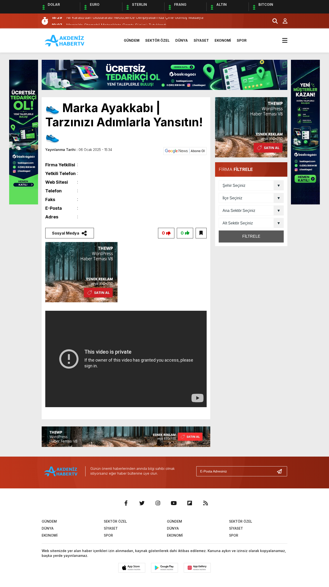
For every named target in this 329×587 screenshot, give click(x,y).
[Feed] (205, 503)
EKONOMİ (223, 40)
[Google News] (185, 150)
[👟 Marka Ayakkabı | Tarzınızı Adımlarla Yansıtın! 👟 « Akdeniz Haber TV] (65, 40)
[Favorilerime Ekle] (201, 233)
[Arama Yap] (273, 21)
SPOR (242, 40)
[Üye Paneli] (282, 21)
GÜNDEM (131, 40)
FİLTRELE (251, 236)
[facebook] (126, 503)
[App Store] (131, 568)
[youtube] (174, 503)
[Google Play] (164, 568)
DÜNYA (181, 40)
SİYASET (201, 40)
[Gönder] (281, 471)
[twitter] (142, 503)
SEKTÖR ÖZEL (157, 40)
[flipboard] (189, 503)
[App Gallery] (197, 568)
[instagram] (158, 503)
